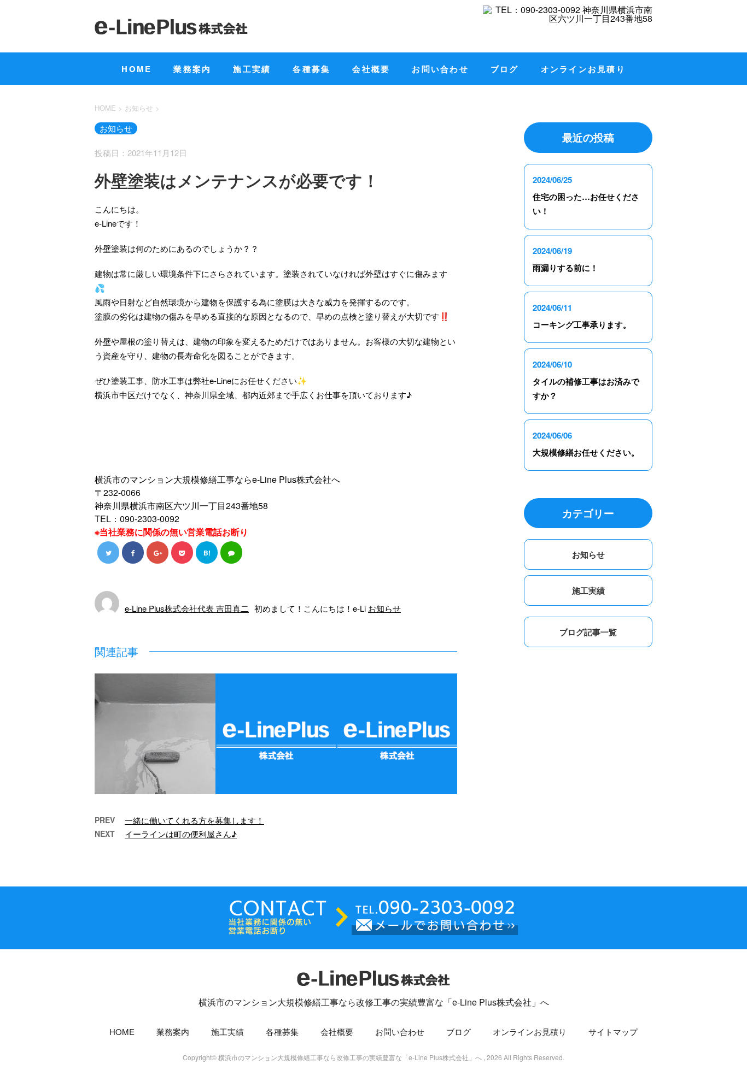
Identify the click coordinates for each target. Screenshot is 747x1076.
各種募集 (311, 69)
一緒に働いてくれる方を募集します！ (194, 820)
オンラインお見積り (583, 69)
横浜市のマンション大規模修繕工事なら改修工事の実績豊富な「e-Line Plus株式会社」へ (374, 1002)
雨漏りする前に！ (565, 268)
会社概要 (371, 69)
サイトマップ (613, 1031)
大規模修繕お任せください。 (586, 452)
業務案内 (192, 69)
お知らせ (384, 608)
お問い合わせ (440, 69)
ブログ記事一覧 (588, 632)
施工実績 (252, 69)
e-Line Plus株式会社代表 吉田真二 (187, 608)
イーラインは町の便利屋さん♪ (181, 833)
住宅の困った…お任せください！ (586, 204)
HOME (136, 69)
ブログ (505, 69)
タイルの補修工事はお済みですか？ (586, 388)
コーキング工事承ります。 (582, 324)
